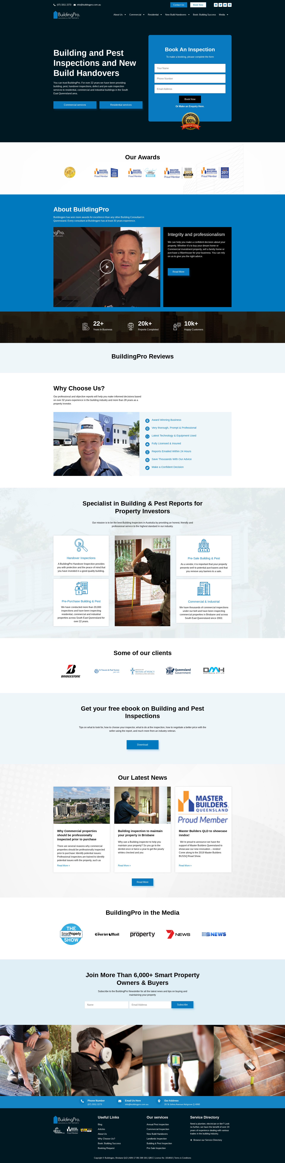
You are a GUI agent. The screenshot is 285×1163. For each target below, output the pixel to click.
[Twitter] (220, 5)
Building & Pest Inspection (159, 1143)
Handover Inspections (81, 558)
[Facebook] (216, 5)
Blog (100, 1124)
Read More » (63, 865)
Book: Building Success (204, 14)
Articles (101, 1129)
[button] (106, 267)
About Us (118, 14)
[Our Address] (159, 1101)
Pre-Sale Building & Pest (204, 558)
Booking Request (106, 1148)
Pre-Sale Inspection (156, 1148)
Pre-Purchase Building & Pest (81, 601)
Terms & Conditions (182, 1158)
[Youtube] (225, 5)
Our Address (171, 1100)
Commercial (135, 14)
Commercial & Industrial (204, 601)
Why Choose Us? (106, 1138)
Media (222, 14)
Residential (153, 14)
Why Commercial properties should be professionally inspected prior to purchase (77, 835)
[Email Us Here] (119, 1101)
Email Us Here (133, 1100)
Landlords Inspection (157, 1138)
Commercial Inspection (158, 1129)
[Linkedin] (230, 5)
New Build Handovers (175, 14)
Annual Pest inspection (158, 1124)
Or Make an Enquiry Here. (190, 106)
